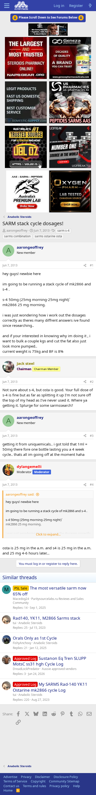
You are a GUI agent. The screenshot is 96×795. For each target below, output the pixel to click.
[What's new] (90, 5)
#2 (92, 382)
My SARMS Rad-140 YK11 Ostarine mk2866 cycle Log (50, 687)
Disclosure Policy (66, 777)
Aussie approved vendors (59, 669)
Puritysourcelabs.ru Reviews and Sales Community (48, 601)
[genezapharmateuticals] (70, 57)
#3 (92, 436)
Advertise (10, 777)
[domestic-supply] (26, 102)
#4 (92, 484)
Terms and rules (34, 786)
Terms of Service (15, 781)
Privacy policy (59, 786)
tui (14, 623)
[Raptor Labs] (27, 191)
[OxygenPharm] (70, 191)
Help (76, 786)
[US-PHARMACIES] (70, 102)
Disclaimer (42, 777)
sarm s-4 (63, 230)
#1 (92, 265)
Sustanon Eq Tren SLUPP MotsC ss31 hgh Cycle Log (49, 661)
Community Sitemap (64, 781)
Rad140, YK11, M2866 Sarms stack (46, 618)
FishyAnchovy (22, 643)
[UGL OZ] (26, 146)
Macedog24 (21, 599)
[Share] (85, 265)
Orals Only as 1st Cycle (35, 638)
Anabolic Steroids (30, 623)
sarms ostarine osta (48, 236)
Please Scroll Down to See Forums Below (48, 17)
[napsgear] (26, 57)
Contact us (11, 786)
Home (8, 790)
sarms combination (17, 236)
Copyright (38, 781)
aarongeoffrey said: (20, 494)
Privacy (26, 777)
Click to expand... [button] (48, 534)
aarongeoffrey (17, 230)
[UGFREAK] (70, 146)
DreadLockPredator (26, 669)
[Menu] (7, 6)
